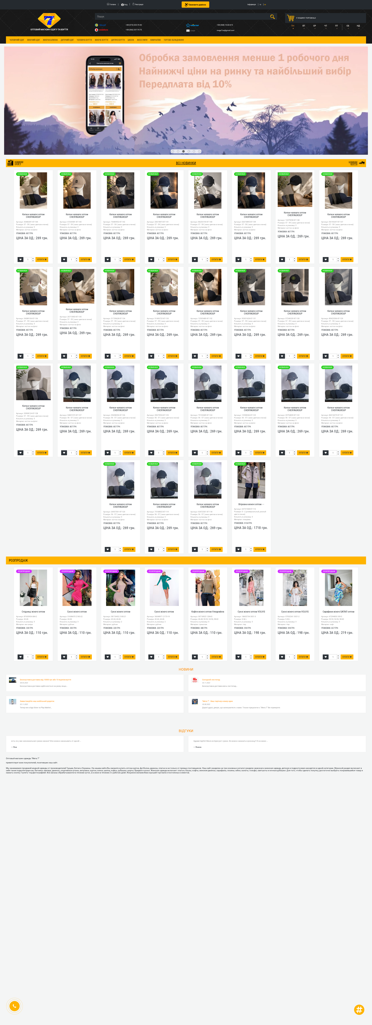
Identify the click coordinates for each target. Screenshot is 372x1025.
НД (358, 26)
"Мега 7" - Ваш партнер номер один (217, 614)
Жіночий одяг (33, 40)
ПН (292, 26)
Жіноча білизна (50, 40)
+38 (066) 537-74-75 (134, 30)
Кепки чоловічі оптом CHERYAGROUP (33, 129)
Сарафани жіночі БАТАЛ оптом (338, 525)
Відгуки (186, 644)
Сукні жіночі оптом (77, 525)
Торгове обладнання (174, 40)
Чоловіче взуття (84, 40)
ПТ (336, 26)
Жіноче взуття (101, 40)
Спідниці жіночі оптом (33, 525)
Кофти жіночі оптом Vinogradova (207, 525)
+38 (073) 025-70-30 (134, 25)
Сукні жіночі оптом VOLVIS (251, 525)
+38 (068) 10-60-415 (225, 25)
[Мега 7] (186, 57)
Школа (131, 40)
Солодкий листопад (211, 593)
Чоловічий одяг (17, 40)
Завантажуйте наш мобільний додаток (37, 614)
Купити (40, 173)
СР (314, 26)
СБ (348, 26)
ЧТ (325, 26)
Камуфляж (155, 40)
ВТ (304, 26)
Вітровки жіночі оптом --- (251, 417)
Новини (186, 583)
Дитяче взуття (118, 40)
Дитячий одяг (67, 40)
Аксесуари (142, 40)
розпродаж (18, 474)
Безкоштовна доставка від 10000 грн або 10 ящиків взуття (45, 593)
